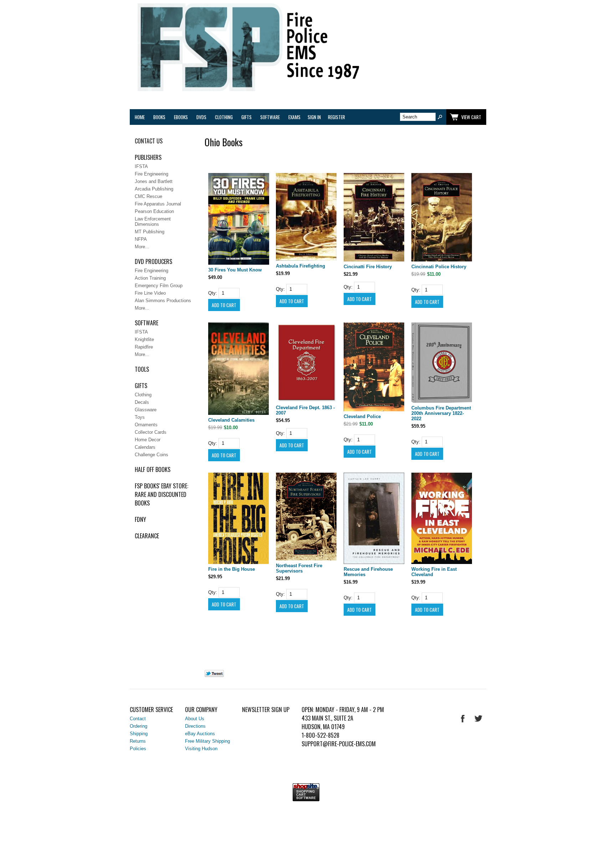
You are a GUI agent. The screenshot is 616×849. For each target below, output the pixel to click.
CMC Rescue (148, 196)
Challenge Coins (151, 454)
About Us (194, 718)
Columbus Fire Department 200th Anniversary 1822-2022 (441, 413)
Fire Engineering (151, 174)
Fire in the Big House (231, 569)
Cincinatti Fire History (368, 266)
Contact (138, 718)
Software (270, 117)
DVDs (201, 117)
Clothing (224, 117)
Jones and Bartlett (154, 181)
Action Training (150, 278)
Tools (142, 369)
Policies (138, 748)
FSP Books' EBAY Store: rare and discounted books (161, 494)
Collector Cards (150, 432)
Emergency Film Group (159, 285)
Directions (195, 726)
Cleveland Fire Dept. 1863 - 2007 (305, 410)
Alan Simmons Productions (163, 300)
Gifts (246, 117)
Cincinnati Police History (438, 266)
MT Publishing (149, 231)
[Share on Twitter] (214, 675)
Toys (140, 417)
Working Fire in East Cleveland (434, 571)
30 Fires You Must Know (235, 270)
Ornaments (146, 424)
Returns (138, 741)
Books (159, 117)
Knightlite (144, 339)
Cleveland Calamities (231, 420)
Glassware (145, 409)
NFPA (141, 239)
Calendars (145, 447)
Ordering (138, 726)
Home (140, 117)
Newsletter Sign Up (265, 709)
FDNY (140, 519)
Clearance (147, 536)
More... (142, 246)
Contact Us (149, 141)
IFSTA (141, 166)
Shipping (139, 733)
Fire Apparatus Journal (158, 204)
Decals (142, 402)
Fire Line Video (150, 293)
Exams (294, 117)
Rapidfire (144, 347)
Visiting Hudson (201, 748)
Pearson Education (154, 211)
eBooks (181, 117)
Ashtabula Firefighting (300, 266)
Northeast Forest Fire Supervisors (299, 568)
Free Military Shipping (207, 741)
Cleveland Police (362, 416)
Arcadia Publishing (154, 189)
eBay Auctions (200, 733)
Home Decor (147, 439)
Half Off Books (152, 469)
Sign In (314, 117)
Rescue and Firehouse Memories (368, 571)
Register (336, 117)
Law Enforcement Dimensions (153, 221)
